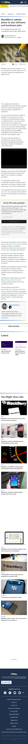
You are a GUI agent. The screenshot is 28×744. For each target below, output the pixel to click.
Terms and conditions (14, 708)
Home (3, 14)
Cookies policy (14, 717)
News (19, 37)
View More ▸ (14, 659)
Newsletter (24, 64)
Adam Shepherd (10, 36)
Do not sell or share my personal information (14, 732)
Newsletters (14, 720)
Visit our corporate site (20, 677)
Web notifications (14, 714)
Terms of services (20, 226)
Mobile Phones (20, 14)
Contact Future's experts (14, 699)
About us (14, 702)
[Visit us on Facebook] (5, 692)
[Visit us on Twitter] (10, 692)
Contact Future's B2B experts (14, 729)
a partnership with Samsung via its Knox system (13, 289)
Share (5, 64)
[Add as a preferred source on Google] (6, 682)
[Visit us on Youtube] (14, 692)
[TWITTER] (10, 307)
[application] (14, 157)
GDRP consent (14, 723)
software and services (11, 280)
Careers (14, 726)
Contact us (14, 705)
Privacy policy (14, 711)
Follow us (16, 64)
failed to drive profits (15, 244)
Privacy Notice (22, 228)
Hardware (11, 14)
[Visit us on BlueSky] (19, 692)
